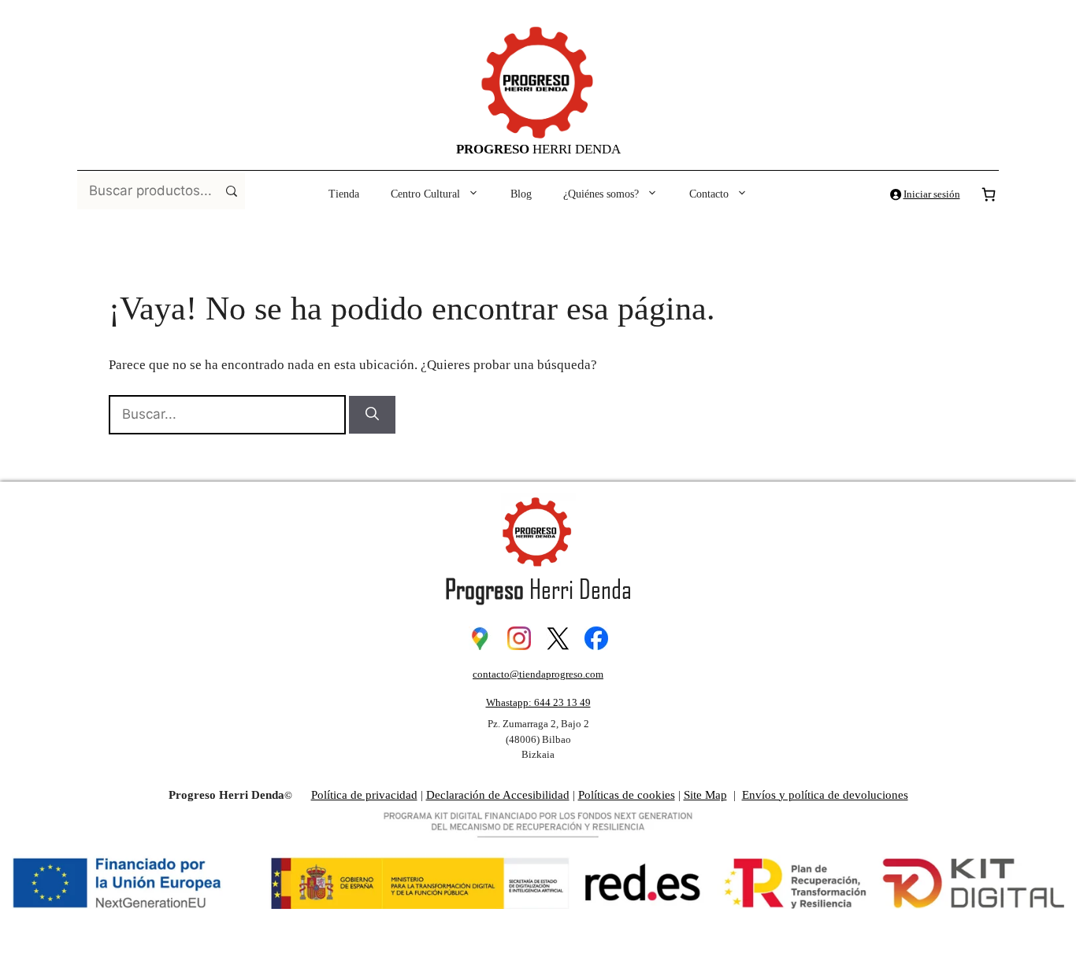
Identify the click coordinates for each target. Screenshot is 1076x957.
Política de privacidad (364, 795)
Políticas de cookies (626, 795)
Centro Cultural (425, 194)
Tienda (343, 194)
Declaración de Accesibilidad (498, 795)
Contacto (709, 194)
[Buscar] (372, 415)
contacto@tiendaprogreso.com (538, 674)
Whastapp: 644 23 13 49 (538, 702)
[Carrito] (988, 194)
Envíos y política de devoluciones (825, 795)
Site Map (705, 795)
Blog (521, 194)
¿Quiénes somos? (601, 194)
